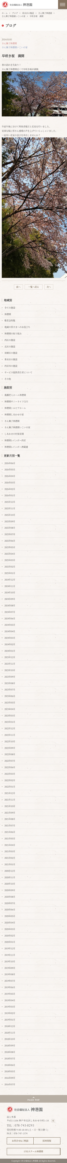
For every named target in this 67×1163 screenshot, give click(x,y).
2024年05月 (9, 624)
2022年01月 (9, 786)
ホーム (5, 13)
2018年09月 (9, 1045)
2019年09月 (9, 967)
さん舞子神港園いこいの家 (13, 16)
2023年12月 (9, 657)
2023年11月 (9, 663)
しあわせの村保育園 (14, 433)
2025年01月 (9, 573)
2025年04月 (9, 553)
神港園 (7, 314)
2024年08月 (9, 605)
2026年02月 (9, 488)
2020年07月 (9, 903)
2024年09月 (9, 598)
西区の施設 (9, 340)
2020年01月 (9, 941)
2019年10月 (9, 961)
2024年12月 (9, 579)
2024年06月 (9, 618)
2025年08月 (9, 527)
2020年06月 (9, 909)
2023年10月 (9, 670)
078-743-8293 (24, 1125)
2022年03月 (9, 773)
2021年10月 (9, 806)
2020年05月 (9, 915)
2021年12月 (9, 793)
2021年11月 (9, 799)
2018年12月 (9, 1026)
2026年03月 (9, 482)
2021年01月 (9, 864)
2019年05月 (9, 993)
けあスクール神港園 (33, 1151)
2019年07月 (9, 980)
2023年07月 (9, 689)
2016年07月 (9, 1084)
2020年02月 (9, 935)
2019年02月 (9, 1013)
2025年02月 (9, 566)
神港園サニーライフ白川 (16, 401)
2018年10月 (9, 1038)
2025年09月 (9, 521)
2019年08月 (9, 974)
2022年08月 (9, 754)
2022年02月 (9, 780)
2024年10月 (9, 592)
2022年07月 (9, 760)
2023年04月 (9, 708)
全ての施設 (9, 307)
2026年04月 (9, 475)
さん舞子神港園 (45, 13)
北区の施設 (9, 346)
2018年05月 (9, 1071)
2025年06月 (9, 540)
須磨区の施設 (10, 352)
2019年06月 (9, 987)
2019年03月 (9, 1006)
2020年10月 (9, 883)
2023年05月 (9, 702)
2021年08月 (9, 818)
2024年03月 (9, 637)
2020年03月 (9, 929)
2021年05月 (9, 838)
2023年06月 (9, 695)
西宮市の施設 (10, 365)
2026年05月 (9, 469)
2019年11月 (9, 954)
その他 (7, 378)
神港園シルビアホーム (15, 407)
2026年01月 (9, 495)
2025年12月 (9, 501)
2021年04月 (9, 844)
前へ (18, 286)
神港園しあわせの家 (14, 414)
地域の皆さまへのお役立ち (17, 326)
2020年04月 (9, 922)
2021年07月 (9, 825)
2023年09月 (9, 676)
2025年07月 (9, 534)
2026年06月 (9, 463)
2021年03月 (9, 851)
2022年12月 (9, 728)
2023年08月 (9, 683)
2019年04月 (9, 1000)
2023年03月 (9, 715)
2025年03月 (9, 560)
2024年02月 (9, 644)
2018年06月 (9, 1064)
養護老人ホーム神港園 (15, 394)
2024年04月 (9, 631)
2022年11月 (9, 734)
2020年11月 (9, 877)
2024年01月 (9, 650)
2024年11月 (9, 586)
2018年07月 (9, 1058)
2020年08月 (9, 896)
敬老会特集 (9, 320)
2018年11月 (9, 1032)
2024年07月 (9, 611)
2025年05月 (9, 547)
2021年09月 (9, 812)
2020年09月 (9, 890)
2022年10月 (9, 741)
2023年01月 (9, 721)
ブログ (15, 13)
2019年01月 (9, 1019)
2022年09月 (9, 747)
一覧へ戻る (33, 286)
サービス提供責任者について (18, 372)
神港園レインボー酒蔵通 (16, 446)
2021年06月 (9, 831)
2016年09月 (9, 1077)
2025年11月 (9, 508)
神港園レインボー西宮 (15, 440)
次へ (49, 286)
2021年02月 (9, 857)
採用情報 (47, 1140)
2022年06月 (9, 767)
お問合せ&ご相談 (20, 1140)
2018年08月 (9, 1051)
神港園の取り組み (13, 333)
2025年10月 (9, 514)
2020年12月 (9, 870)
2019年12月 (9, 948)
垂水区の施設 (28, 13)
